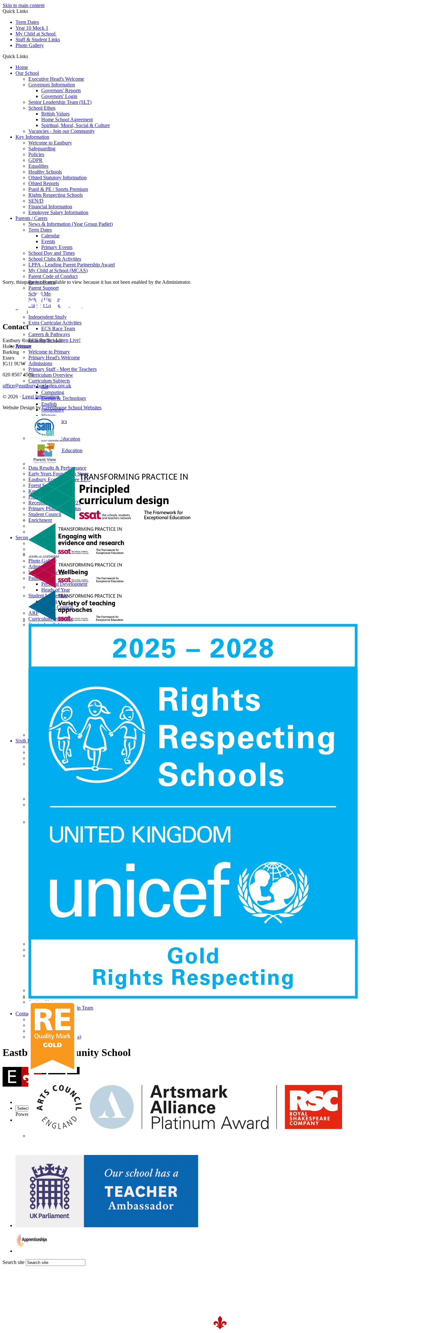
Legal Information (40, 396)
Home (21, 67)
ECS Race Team (58, 328)
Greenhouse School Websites (71, 407)
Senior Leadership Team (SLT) (59, 102)
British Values (55, 113)
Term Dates (27, 22)
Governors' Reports (61, 90)
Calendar (50, 235)
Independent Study (47, 317)
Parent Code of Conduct (53, 276)
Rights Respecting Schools (55, 195)
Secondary (26, 537)
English (49, 404)
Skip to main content (23, 5)
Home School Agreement (67, 119)
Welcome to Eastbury (50, 142)
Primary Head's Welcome (54, 357)
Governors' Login (59, 96)
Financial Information (50, 206)
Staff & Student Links (37, 39)
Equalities (38, 166)
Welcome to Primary (49, 351)
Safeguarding (41, 148)
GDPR (35, 160)
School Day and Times (51, 253)
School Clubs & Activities (54, 259)
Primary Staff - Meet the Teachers (62, 369)
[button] (30, 56)
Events (48, 241)
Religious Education (61, 450)
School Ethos (41, 108)
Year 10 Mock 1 (31, 28)
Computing (52, 392)
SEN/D (35, 201)
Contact (23, 1013)
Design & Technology (63, 398)
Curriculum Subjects (49, 380)
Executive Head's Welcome (56, 79)
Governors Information (51, 84)
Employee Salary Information (58, 212)
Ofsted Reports (43, 183)
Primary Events (56, 247)
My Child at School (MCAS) (58, 270)
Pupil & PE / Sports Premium (58, 189)
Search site (13, 1262)
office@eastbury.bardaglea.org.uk (37, 385)
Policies (36, 154)
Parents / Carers (31, 218)
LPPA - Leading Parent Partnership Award (71, 264)
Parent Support (43, 288)
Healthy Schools (45, 171)
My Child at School (36, 33)
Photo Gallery (29, 45)
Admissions (40, 363)
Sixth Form (26, 740)
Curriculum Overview (50, 375)
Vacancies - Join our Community (61, 131)
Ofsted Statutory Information (57, 177)
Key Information (32, 137)
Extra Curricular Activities (54, 322)
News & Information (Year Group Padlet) (70, 224)
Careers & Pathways (49, 334)
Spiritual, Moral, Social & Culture (75, 125)
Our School (27, 73)
